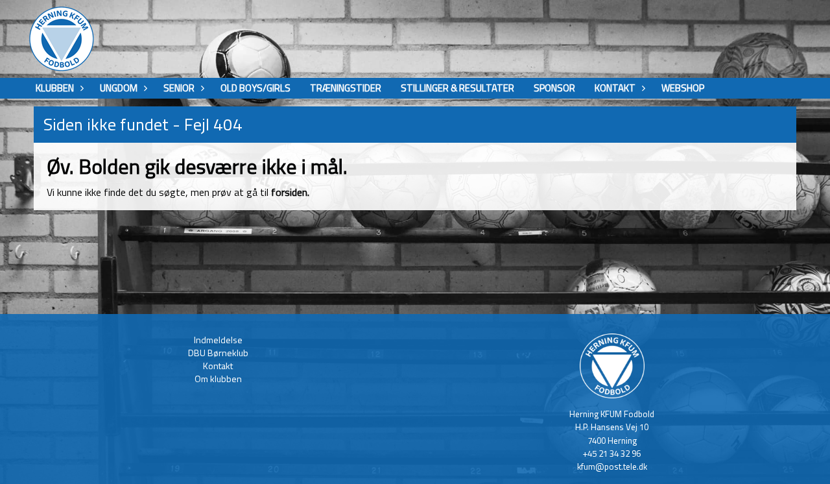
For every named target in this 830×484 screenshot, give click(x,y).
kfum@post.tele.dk (612, 466)
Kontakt (218, 365)
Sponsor (554, 87)
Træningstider (345, 87)
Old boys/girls (255, 87)
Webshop (682, 87)
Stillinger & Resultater (457, 87)
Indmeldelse (218, 339)
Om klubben (218, 378)
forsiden (289, 192)
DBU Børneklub (218, 352)
